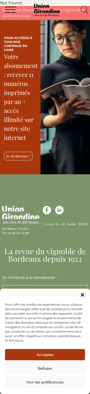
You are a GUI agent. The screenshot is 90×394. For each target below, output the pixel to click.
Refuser (45, 368)
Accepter (45, 354)
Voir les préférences (45, 382)
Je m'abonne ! (18, 156)
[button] (82, 294)
